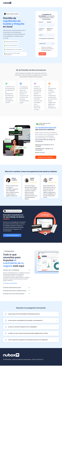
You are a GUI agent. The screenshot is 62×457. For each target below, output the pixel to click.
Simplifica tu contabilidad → (46, 157)
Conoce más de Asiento (12, 235)
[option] (12, 186)
